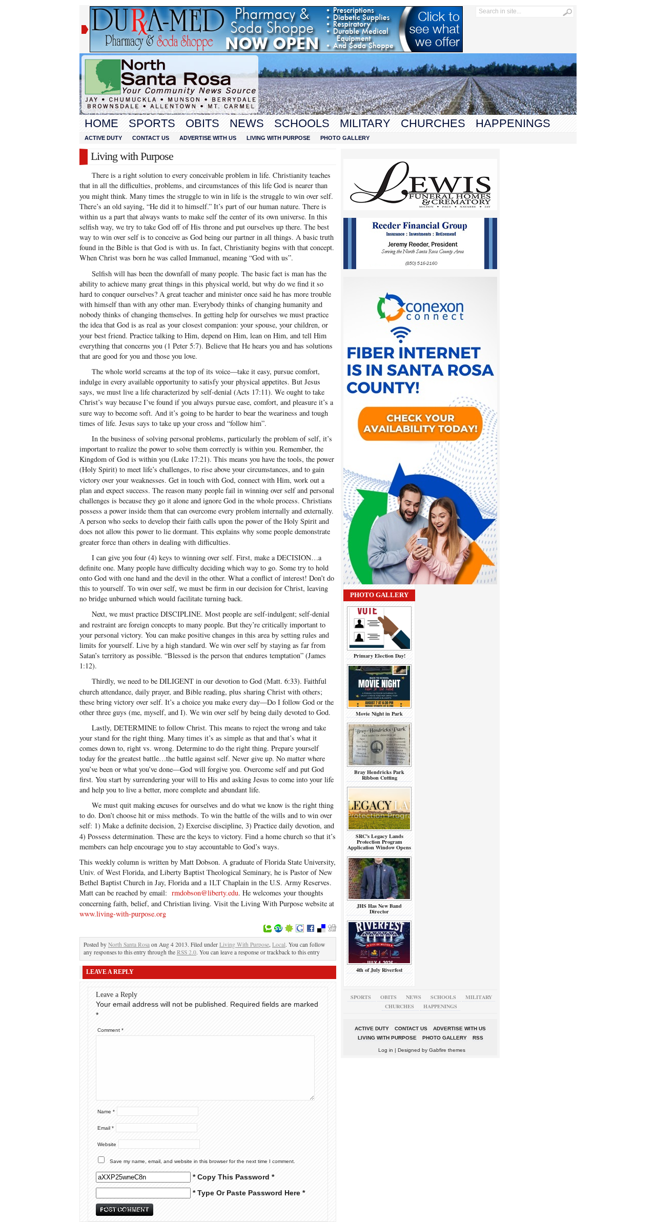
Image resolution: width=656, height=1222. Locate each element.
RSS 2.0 (186, 952)
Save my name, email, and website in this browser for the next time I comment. (202, 1161)
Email (105, 1128)
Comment (110, 1030)
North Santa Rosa (129, 944)
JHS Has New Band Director (379, 908)
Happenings (513, 123)
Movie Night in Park (379, 713)
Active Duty (103, 138)
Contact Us (150, 138)
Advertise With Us (207, 138)
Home (101, 123)
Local (278, 944)
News (247, 123)
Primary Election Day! (379, 655)
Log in (385, 1050)
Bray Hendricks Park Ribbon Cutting (379, 775)
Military (365, 123)
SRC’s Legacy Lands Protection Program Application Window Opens (379, 842)
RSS (478, 1038)
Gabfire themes (447, 1050)
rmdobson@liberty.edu (205, 893)
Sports (152, 123)
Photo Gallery (345, 138)
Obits (202, 123)
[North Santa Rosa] (328, 112)
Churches (433, 123)
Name (106, 1111)
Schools (302, 123)
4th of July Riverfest (379, 970)
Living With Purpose (278, 138)
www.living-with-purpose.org (122, 914)
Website (106, 1144)
